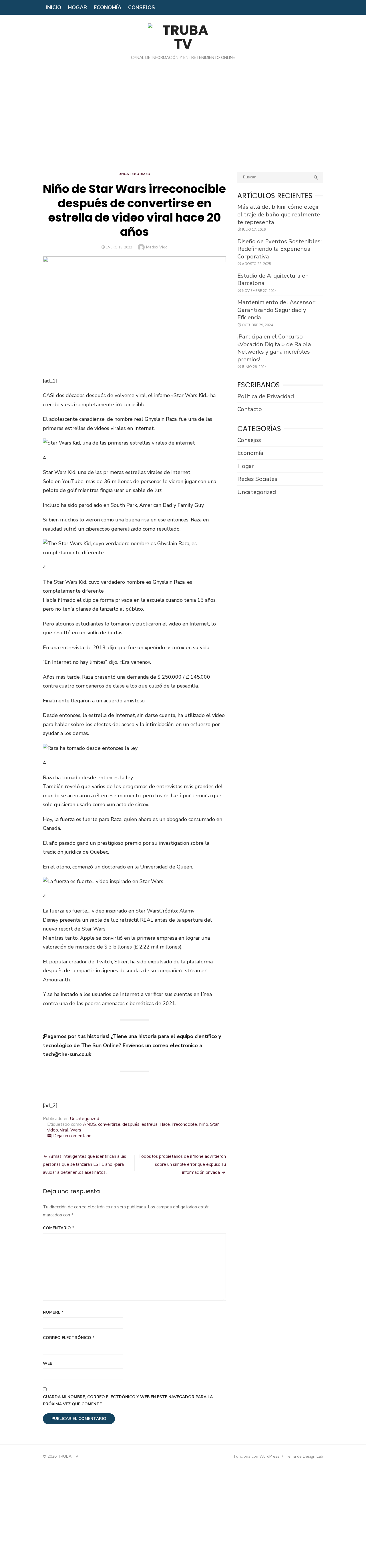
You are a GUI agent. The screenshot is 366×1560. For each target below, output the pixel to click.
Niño (203, 1124)
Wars (75, 1130)
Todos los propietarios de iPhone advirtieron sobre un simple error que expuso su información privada (182, 1164)
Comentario (58, 1228)
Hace (165, 1124)
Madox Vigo (157, 247)
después (131, 1124)
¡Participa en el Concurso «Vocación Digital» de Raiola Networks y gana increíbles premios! (274, 347)
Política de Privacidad (265, 396)
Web (47, 1363)
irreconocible (184, 1124)
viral (64, 1130)
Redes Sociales (257, 479)
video (52, 1130)
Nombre (53, 1312)
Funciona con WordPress (256, 1456)
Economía (107, 7)
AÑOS (89, 1124)
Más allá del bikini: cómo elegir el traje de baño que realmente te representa (278, 214)
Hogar (77, 7)
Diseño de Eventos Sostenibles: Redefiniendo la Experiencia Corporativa (279, 248)
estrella (150, 1124)
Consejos (141, 7)
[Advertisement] (183, 120)
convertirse (109, 1124)
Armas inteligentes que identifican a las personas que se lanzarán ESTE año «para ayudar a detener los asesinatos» (84, 1164)
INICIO (53, 7)
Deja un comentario (72, 1136)
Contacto (249, 409)
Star (214, 1124)
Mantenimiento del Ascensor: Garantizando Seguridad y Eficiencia (276, 309)
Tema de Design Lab (304, 1456)
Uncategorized (134, 174)
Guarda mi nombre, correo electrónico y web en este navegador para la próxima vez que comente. (128, 1400)
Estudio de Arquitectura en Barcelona (273, 279)
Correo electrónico (68, 1337)
